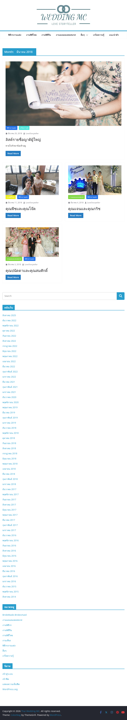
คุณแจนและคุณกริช (84, 208)
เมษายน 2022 (9, 361)
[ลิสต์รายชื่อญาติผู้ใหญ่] (63, 93)
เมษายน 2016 (9, 565)
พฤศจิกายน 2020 (10, 402)
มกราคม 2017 (9, 530)
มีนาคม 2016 (8, 571)
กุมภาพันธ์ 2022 (10, 371)
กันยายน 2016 (9, 545)
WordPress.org (10, 689)
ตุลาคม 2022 (8, 330)
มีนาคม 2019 (8, 412)
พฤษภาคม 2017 (10, 514)
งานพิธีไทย (31, 34)
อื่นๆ (83, 34)
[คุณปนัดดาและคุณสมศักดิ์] (32, 242)
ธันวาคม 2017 (9, 489)
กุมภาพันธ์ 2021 (10, 386)
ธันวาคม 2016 (9, 535)
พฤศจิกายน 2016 (10, 540)
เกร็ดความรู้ (98, 34)
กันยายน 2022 (9, 335)
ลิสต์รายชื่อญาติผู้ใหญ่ (23, 139)
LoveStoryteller (32, 133)
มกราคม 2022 (9, 376)
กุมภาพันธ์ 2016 (10, 576)
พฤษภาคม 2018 (10, 463)
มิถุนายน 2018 (9, 458)
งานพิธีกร (7, 625)
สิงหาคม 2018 (9, 448)
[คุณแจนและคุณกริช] (94, 180)
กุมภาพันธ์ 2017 (10, 525)
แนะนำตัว (114, 34)
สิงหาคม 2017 (9, 504)
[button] (86, 35)
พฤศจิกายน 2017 (10, 494)
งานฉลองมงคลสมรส (66, 34)
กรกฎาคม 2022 (9, 345)
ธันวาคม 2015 (9, 586)
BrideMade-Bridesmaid (14, 614)
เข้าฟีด (5, 679)
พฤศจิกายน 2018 (10, 432)
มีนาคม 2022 (8, 366)
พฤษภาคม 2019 (10, 407)
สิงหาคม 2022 (9, 340)
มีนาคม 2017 (8, 519)
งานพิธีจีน (46, 34)
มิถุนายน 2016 (9, 555)
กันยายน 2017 (9, 499)
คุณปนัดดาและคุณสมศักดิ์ (27, 270)
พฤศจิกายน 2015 (10, 591)
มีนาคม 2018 (8, 473)
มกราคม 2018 (9, 484)
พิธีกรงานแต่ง (14, 34)
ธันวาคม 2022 (9, 320)
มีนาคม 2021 (8, 381)
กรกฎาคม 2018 (9, 453)
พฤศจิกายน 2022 (10, 325)
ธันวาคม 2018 (9, 427)
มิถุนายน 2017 (9, 509)
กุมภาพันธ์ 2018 (10, 479)
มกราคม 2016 (9, 581)
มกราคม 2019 (9, 422)
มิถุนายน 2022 (9, 351)
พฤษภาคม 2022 (10, 356)
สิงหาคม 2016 (9, 550)
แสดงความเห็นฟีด (11, 684)
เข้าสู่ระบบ (7, 673)
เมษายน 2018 (9, 468)
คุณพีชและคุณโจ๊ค (21, 208)
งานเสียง (6, 640)
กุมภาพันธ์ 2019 (10, 417)
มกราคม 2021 (9, 392)
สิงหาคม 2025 (9, 315)
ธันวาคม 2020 (9, 397)
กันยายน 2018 (9, 443)
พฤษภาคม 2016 (10, 560)
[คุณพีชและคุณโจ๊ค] (32, 180)
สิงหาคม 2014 (9, 596)
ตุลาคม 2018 (8, 438)
